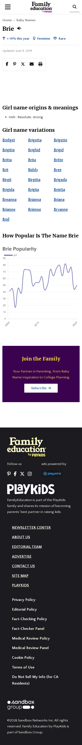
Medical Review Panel (30, 648)
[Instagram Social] (30, 474)
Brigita (33, 189)
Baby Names (26, 20)
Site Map (20, 576)
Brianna (34, 199)
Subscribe (39, 388)
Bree (58, 170)
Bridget (8, 140)
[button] (19, 28)
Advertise (21, 557)
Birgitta (34, 180)
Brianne (8, 209)
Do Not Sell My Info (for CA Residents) (35, 680)
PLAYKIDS (20, 585)
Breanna (9, 199)
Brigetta (35, 140)
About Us (21, 537)
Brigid (59, 150)
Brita (32, 160)
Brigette (60, 140)
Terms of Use (23, 667)
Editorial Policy (24, 609)
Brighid (34, 150)
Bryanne (61, 209)
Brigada (60, 180)
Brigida (8, 189)
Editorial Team (27, 547)
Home (7, 20)
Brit (5, 170)
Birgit (6, 180)
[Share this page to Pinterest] (14, 64)
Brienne (34, 209)
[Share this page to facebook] (7, 64)
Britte (58, 160)
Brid (5, 219)
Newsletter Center (31, 528)
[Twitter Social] (22, 474)
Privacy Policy (23, 600)
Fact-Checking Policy (29, 619)
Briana (59, 199)
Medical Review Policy (31, 638)
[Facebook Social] (15, 474)
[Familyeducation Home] (26, 447)
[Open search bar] (75, 7)
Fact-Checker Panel (28, 629)
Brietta (59, 189)
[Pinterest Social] (9, 474)
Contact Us (23, 566)
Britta (7, 160)
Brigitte (8, 150)
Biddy (33, 170)
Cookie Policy (23, 658)
